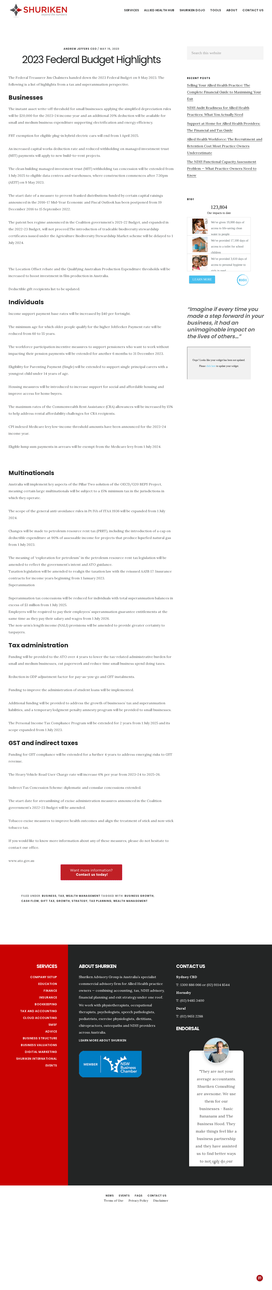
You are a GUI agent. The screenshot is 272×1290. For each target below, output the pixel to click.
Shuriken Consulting (38, 10)
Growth (63, 901)
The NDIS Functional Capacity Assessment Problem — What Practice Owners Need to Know (221, 168)
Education (47, 984)
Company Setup (43, 977)
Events (51, 1065)
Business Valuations (39, 1045)
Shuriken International (36, 1059)
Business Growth (139, 896)
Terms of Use (113, 1154)
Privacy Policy (138, 1154)
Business (49, 896)
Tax (61, 896)
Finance (50, 991)
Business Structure (40, 1038)
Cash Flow (30, 901)
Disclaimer (160, 1154)
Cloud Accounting (40, 1018)
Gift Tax (48, 901)
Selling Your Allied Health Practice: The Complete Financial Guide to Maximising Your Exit (224, 92)
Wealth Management (83, 896)
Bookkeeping (46, 1004)
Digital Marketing (41, 1052)
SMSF (52, 1025)
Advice (51, 1031)
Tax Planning (100, 901)
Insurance (48, 997)
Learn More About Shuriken (102, 1040)
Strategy (80, 901)
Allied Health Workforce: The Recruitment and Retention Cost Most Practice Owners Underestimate (224, 146)
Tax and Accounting (38, 1011)
